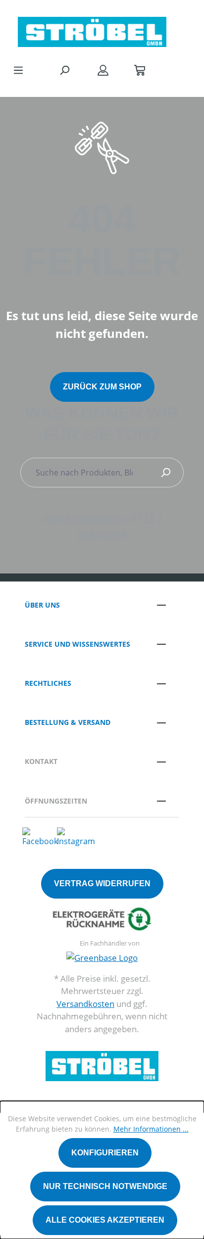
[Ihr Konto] (103, 70)
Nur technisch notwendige (105, 1186)
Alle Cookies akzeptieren (105, 1220)
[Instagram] (76, 836)
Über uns (42, 605)
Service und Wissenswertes (77, 644)
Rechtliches (48, 683)
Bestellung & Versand (67, 722)
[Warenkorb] (139, 70)
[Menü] (18, 70)
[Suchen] (64, 70)
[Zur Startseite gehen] (92, 29)
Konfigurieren (105, 1152)
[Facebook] (40, 836)
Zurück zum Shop (102, 386)
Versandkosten (85, 1003)
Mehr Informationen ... (151, 1129)
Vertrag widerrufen (102, 883)
